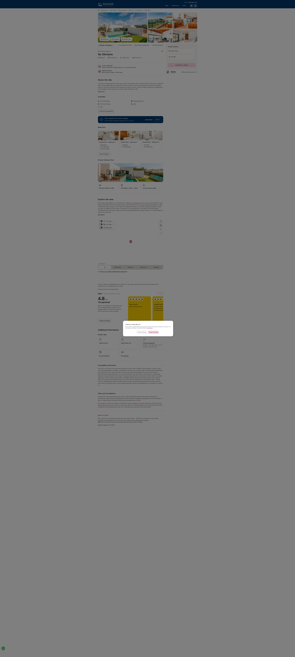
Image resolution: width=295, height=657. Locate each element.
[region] (148, 328)
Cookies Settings (142, 332)
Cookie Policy (149, 328)
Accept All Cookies (153, 332)
